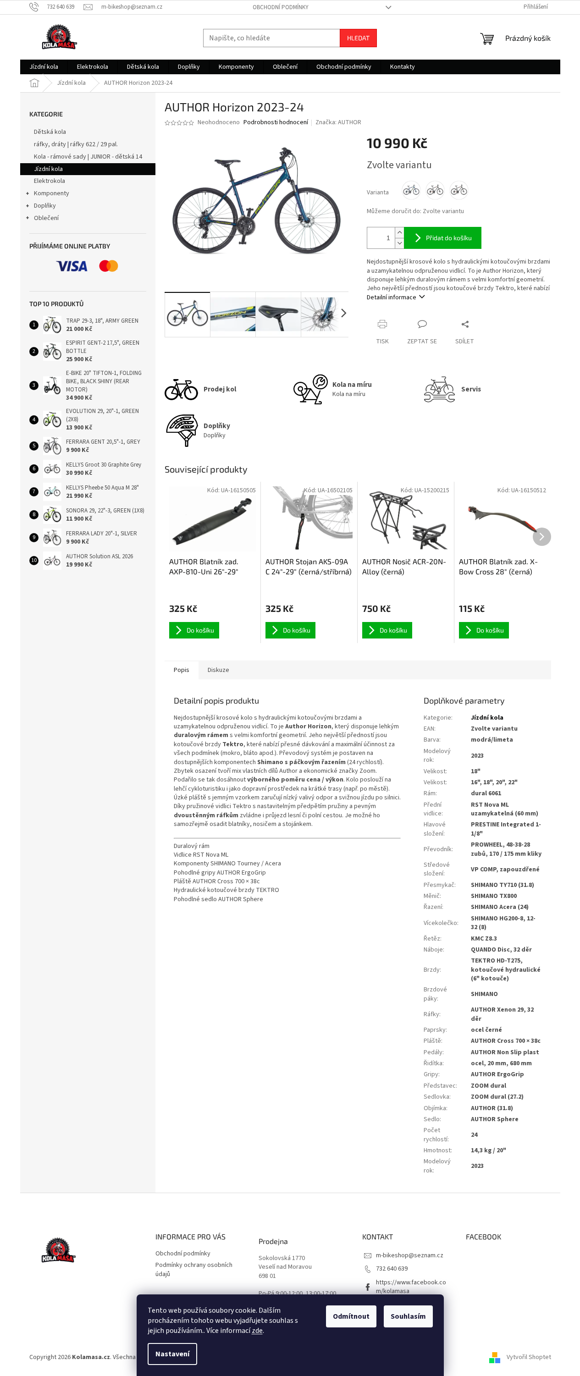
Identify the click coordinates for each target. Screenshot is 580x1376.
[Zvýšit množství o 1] (399, 232)
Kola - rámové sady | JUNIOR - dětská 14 (88, 156)
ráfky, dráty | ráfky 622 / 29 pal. (76, 144)
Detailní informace (391, 297)
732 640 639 (392, 1268)
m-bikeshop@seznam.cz (409, 1255)
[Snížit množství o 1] (399, 243)
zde (257, 1331)
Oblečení (46, 218)
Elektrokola (49, 181)
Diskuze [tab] (218, 670)
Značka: (338, 122)
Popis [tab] (181, 670)
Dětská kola (50, 132)
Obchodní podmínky (281, 7)
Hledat (358, 38)
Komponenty (51, 193)
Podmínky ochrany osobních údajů (193, 1269)
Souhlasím (408, 1316)
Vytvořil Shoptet (529, 1357)
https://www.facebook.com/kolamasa (411, 1287)
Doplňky (45, 205)
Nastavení (172, 1354)
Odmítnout (351, 1316)
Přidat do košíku (449, 238)
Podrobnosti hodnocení (275, 122)
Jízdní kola (48, 169)
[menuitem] (43, 67)
